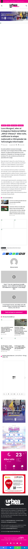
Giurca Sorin (5, 144)
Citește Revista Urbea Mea (17, 539)
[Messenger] (10, 254)
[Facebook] (3, 254)
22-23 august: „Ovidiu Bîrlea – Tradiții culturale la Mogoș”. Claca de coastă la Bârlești (7, 347)
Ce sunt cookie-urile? (6, 539)
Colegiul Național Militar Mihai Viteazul (13, 247)
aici (19, 531)
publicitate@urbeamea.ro (12, 528)
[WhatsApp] (13, 254)
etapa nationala (4, 249)
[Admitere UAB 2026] (14, 16)
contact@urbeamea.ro (14, 526)
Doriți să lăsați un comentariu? (14, 312)
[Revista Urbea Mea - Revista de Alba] (14, 6)
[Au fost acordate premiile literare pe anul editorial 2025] (4, 202)
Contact (25, 539)
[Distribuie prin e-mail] (20, 254)
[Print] (23, 254)
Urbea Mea (20, 125)
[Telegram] (16, 254)
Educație (3, 125)
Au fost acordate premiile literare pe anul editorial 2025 (15, 1)
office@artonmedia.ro (11, 522)
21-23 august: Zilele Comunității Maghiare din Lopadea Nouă (20, 347)
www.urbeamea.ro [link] (12, 510)
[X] (7, 254)
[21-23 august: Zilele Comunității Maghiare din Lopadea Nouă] (21, 341)
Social (8, 125)
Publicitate (14, 10)
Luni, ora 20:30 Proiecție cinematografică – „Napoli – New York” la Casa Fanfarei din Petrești (7, 330)
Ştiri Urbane (13, 125)
